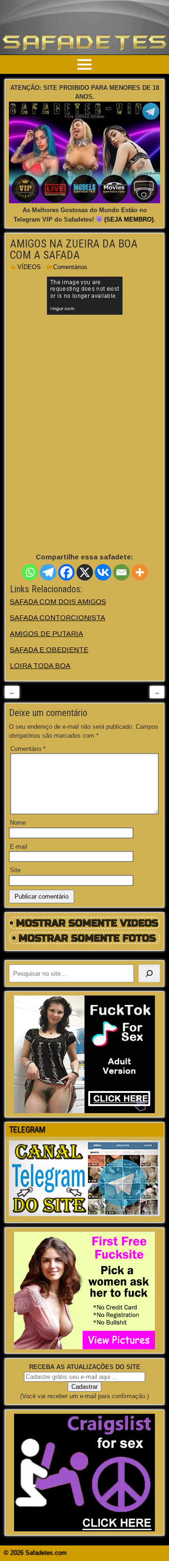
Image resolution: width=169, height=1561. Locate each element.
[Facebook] (66, 572)
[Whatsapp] (30, 572)
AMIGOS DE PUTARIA (46, 633)
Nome (18, 822)
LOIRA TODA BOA (40, 665)
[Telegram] (48, 572)
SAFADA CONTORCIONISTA (57, 617)
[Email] (121, 572)
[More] (139, 572)
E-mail (18, 846)
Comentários (70, 267)
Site (15, 870)
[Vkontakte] (103, 572)
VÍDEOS (29, 267)
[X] (85, 572)
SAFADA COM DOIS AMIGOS (58, 601)
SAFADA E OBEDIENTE (49, 649)
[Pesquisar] (149, 973)
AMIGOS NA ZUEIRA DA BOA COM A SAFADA (74, 249)
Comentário (28, 748)
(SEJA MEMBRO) (129, 219)
